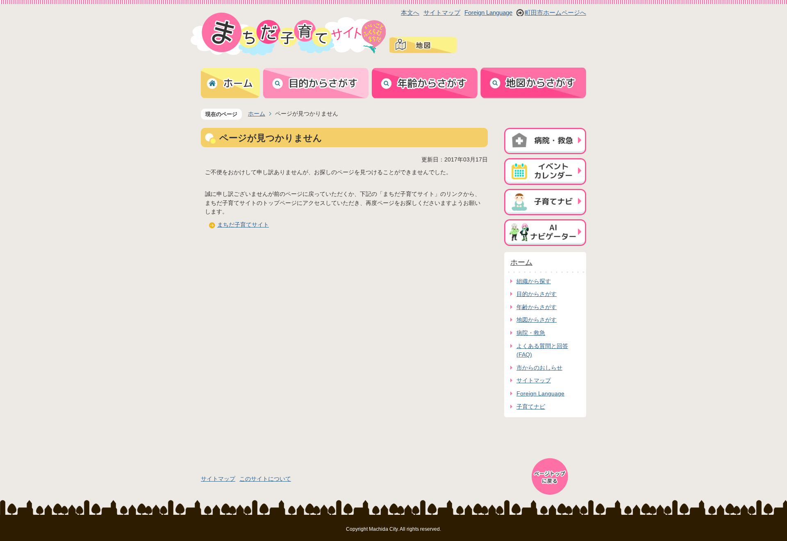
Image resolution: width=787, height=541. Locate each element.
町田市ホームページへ (555, 12)
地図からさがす (536, 319)
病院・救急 (530, 333)
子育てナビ (530, 406)
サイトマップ (441, 12)
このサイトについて (265, 478)
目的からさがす (536, 294)
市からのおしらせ (539, 367)
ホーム (256, 113)
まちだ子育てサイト (243, 224)
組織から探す (533, 281)
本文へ (410, 12)
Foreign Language (488, 12)
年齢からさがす (536, 307)
